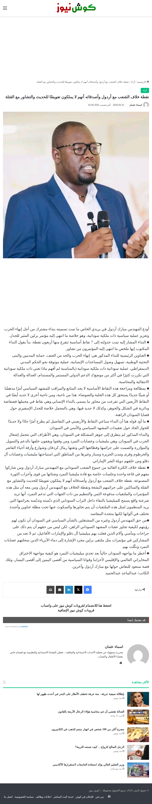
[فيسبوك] (88, 590)
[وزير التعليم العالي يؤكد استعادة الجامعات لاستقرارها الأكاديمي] (138, 770)
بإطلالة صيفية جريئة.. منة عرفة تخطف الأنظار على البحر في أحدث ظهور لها (80, 694)
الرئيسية (142, 81)
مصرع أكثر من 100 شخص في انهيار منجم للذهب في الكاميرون (87, 729)
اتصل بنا (8, 796)
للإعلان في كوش (84, 796)
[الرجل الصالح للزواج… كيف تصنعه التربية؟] (138, 752)
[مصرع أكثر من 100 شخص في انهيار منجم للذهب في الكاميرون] (138, 734)
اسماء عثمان (135, 105)
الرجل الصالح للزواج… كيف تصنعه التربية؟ (99, 746)
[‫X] (78, 590)
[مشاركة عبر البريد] (60, 590)
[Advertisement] (76, 48)
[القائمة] (5, 9)
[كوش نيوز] (76, 8)
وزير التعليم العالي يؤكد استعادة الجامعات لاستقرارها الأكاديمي (88, 764)
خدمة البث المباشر (63, 796)
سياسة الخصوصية (24, 796)
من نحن (99, 796)
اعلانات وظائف (43, 796)
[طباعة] (50, 590)
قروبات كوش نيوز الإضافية (76, 610)
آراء (133, 81)
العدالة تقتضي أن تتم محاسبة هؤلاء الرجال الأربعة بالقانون (91, 711)
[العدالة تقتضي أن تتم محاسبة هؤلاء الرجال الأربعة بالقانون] (138, 717)
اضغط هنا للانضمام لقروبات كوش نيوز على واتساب (76, 605)
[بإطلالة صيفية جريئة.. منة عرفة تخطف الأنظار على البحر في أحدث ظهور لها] (138, 699)
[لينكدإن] (69, 590)
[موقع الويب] (120, 663)
